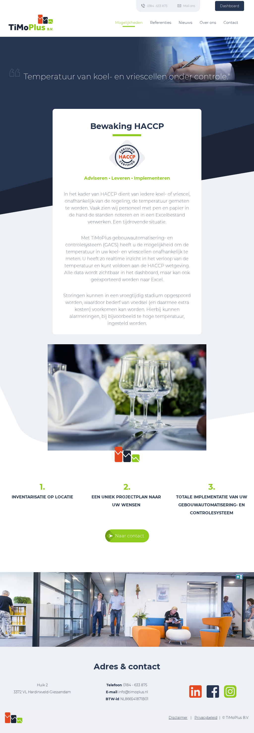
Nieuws (185, 22)
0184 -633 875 (157, 6)
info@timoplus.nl (133, 692)
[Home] (30, 22)
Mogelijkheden (129, 22)
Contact (230, 22)
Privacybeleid (205, 717)
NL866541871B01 (127, 699)
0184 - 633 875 (135, 685)
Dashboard (229, 6)
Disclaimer (178, 717)
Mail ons (189, 6)
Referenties (160, 22)
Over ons (208, 22)
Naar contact (129, 536)
